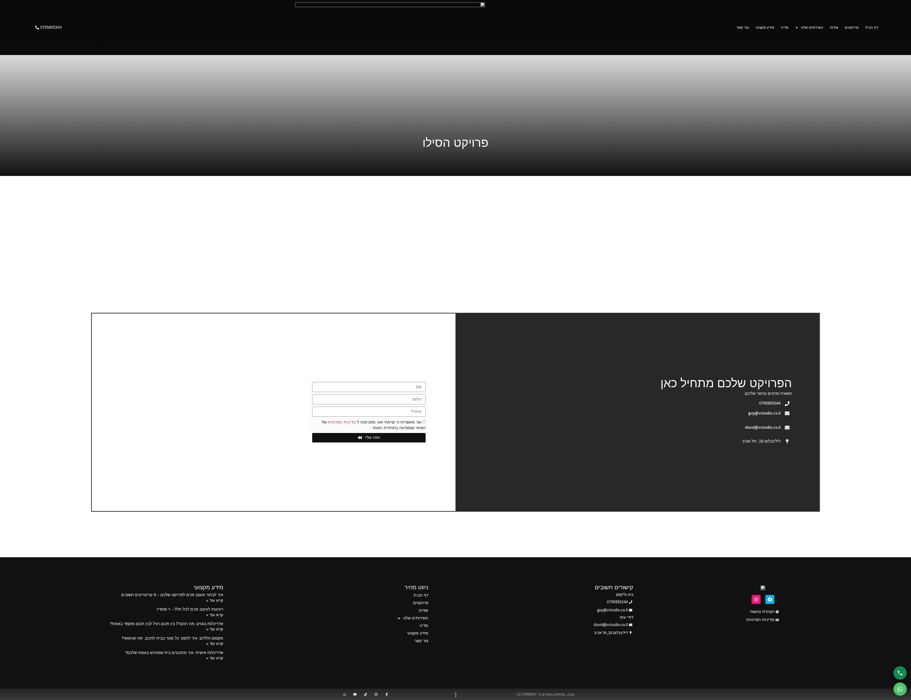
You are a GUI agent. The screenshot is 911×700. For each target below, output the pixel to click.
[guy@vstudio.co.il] (787, 413)
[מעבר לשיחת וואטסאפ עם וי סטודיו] (900, 689)
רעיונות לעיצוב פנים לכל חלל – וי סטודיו (190, 609)
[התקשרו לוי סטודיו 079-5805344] (900, 673)
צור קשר (742, 27)
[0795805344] (787, 403)
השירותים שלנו (812, 27)
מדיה (784, 27)
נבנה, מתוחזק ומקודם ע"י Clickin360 (546, 694)
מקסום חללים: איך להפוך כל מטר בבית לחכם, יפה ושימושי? (172, 638)
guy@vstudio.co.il (764, 413)
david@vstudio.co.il (763, 427)
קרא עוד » (214, 600)
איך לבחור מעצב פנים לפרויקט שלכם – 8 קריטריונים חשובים (172, 595)
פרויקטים (852, 27)
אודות (834, 27)
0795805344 (770, 403)
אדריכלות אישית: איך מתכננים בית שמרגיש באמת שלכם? (174, 652)
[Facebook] (769, 599)
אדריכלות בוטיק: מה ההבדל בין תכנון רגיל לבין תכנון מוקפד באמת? (166, 624)
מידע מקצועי (764, 27)
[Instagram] (756, 599)
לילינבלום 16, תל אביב (761, 441)
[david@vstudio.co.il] (787, 427)
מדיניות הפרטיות (342, 422)
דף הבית (871, 27)
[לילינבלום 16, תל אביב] (787, 441)
